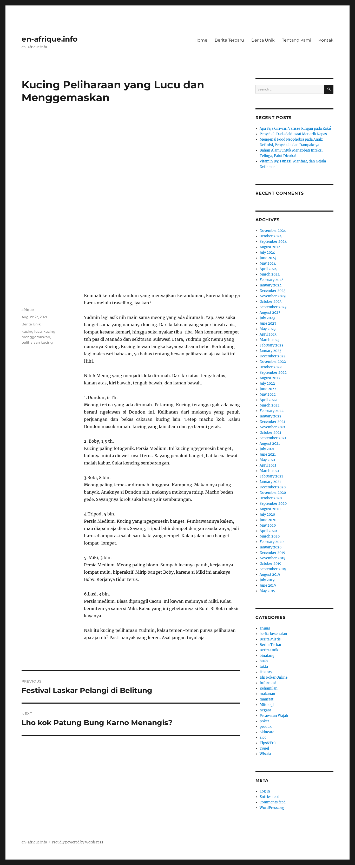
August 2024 (270, 247)
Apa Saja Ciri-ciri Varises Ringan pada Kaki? (295, 128)
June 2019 (268, 585)
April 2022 (268, 400)
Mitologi (267, 705)
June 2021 (268, 454)
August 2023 (270, 312)
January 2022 (270, 416)
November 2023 (273, 296)
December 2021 (272, 422)
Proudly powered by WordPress (77, 842)
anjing (265, 628)
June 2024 (268, 258)
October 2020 (271, 498)
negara (265, 710)
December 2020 (273, 487)
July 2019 (267, 580)
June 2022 (268, 389)
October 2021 (270, 432)
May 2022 (268, 394)
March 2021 (269, 471)
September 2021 (273, 438)
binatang (267, 655)
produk (266, 726)
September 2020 (273, 503)
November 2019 (273, 558)
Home (200, 40)
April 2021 (268, 465)
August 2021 (270, 443)
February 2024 (272, 280)
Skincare (267, 732)
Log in (265, 791)
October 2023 (270, 301)
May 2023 (267, 329)
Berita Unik (263, 40)
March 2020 (270, 536)
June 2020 (268, 520)
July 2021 (267, 449)
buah (264, 661)
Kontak (325, 40)
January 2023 (270, 351)
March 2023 (269, 340)
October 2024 (271, 236)
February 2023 (271, 345)
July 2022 (267, 383)
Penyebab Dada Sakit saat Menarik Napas (293, 134)
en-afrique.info (49, 39)
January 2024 (270, 285)
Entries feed (269, 797)
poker (264, 721)
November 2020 (273, 492)
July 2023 (267, 318)
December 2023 (272, 291)
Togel (264, 748)
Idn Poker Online (273, 677)
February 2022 (272, 411)
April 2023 (268, 334)
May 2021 (267, 460)
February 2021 (271, 476)
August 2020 (270, 509)
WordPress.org (272, 807)
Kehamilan (269, 688)
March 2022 (270, 405)
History (266, 672)
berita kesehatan (273, 634)
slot (263, 737)
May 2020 (268, 525)
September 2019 (273, 569)
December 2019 (272, 553)
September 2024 (273, 241)
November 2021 (272, 427)
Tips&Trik (268, 743)
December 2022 (273, 356)
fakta (264, 666)
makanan (267, 694)
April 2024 (268, 269)
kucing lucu (32, 331)
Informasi (268, 683)
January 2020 (270, 547)
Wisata (265, 754)
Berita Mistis (270, 639)
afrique (28, 309)
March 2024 (270, 274)
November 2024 (273, 230)
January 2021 (270, 482)
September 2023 (273, 307)
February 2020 (272, 542)
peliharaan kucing (37, 342)
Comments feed (273, 802)
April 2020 (268, 531)
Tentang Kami (296, 40)
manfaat (266, 699)
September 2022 (273, 372)
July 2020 (267, 514)
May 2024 (268, 263)
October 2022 (271, 367)
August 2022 (270, 378)
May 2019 (267, 591)
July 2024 (267, 252)
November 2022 (273, 361)
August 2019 (270, 574)
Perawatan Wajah (274, 715)
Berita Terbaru (229, 40)
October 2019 (270, 563)
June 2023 (268, 323)
